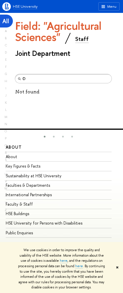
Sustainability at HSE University (33, 175)
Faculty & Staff (19, 204)
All (5, 21)
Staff (82, 39)
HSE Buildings (17, 213)
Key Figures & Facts (23, 166)
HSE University (25, 6)
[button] (44, 136)
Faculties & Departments (28, 185)
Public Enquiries (19, 232)
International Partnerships (29, 194)
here (64, 260)
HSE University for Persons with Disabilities (44, 223)
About (14, 147)
